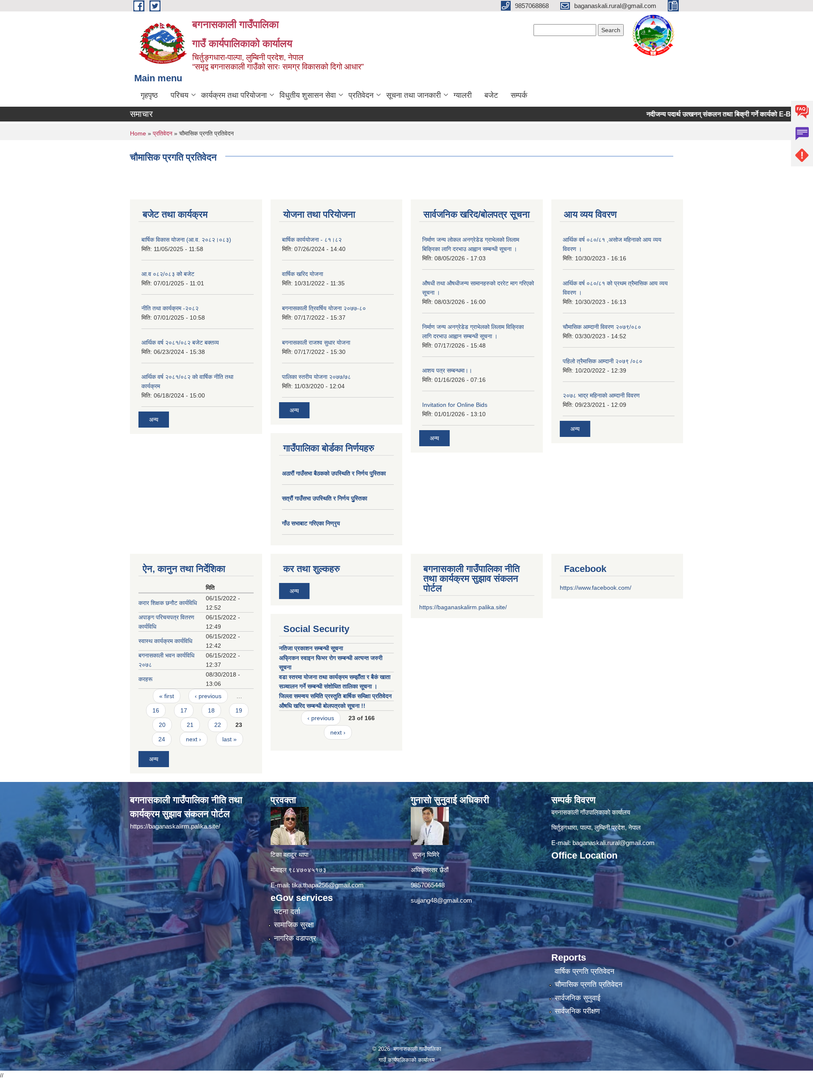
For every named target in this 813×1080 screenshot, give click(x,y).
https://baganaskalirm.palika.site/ (463, 607)
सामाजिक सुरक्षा (294, 925)
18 (211, 710)
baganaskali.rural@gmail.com (613, 842)
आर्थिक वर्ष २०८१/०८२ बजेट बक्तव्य (180, 342)
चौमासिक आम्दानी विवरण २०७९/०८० (602, 326)
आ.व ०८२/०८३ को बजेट (167, 274)
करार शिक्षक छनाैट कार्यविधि (167, 602)
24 (161, 739)
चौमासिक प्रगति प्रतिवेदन (588, 985)
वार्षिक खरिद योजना (302, 274)
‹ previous (208, 696)
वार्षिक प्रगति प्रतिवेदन (584, 971)
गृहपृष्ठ (149, 95)
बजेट (491, 95)
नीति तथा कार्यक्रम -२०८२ (170, 308)
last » (229, 739)
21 (190, 724)
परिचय (179, 95)
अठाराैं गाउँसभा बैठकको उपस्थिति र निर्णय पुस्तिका (334, 473)
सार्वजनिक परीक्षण (577, 1011)
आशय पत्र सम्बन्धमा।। (447, 370)
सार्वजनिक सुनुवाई (577, 998)
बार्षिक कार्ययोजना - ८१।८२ (312, 239)
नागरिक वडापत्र (295, 938)
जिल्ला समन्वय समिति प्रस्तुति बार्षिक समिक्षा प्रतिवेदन (335, 696)
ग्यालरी (463, 95)
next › (193, 739)
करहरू (145, 679)
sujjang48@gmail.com (441, 900)
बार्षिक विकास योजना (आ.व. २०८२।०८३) (186, 239)
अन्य (153, 419)
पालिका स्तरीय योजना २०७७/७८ (316, 376)
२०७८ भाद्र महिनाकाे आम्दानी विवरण (601, 395)
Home (138, 133)
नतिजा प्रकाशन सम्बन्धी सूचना (311, 648)
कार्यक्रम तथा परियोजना (234, 95)
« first (166, 696)
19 (238, 710)
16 (155, 710)
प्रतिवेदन (360, 95)
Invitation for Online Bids (454, 404)
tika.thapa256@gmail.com (328, 885)
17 (183, 710)
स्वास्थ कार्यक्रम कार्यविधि (165, 641)
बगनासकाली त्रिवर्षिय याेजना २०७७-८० (324, 308)
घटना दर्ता (287, 912)
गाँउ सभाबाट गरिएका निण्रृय (311, 523)
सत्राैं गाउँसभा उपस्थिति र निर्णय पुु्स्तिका (324, 498)
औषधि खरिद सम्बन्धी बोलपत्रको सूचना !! (322, 705)
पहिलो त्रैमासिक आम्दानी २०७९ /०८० (602, 361)
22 (217, 724)
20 (162, 724)
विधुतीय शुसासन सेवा (307, 95)
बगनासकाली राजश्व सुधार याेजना (316, 342)
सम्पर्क (519, 95)
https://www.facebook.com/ (595, 587)
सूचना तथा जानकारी (413, 95)
